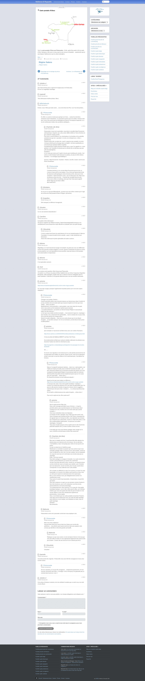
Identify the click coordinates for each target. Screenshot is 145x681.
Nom (39, 611)
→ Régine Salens (42, 64)
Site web (40, 617)
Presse (73, 1)
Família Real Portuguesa (97, 79)
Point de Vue (94, 96)
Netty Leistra (94, 93)
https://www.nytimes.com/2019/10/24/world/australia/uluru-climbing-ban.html (64, 333)
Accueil (40, 678)
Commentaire (42, 597)
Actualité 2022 (48, 59)
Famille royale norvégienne (98, 67)
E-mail (64, 611)
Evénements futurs (59, 1)
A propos (84, 1)
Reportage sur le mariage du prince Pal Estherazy (49, 72)
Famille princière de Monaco (98, 44)
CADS (96, 678)
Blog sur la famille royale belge (99, 88)
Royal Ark (93, 99)
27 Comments (64, 59)
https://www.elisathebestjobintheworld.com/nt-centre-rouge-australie (56, 285)
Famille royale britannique (98, 53)
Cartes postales (55, 59)
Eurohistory (94, 91)
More (39, 57)
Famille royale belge (96, 51)
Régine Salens (45, 62)
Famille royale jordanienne (98, 64)
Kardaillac (63, 657)
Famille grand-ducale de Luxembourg (45, 649)
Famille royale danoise (97, 56)
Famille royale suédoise (97, 69)
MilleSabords (44, 103)
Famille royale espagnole (98, 59)
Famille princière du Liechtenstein (44, 654)
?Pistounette (47, 112)
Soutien (78, 1)
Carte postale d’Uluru (47, 10)
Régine (40, 59)
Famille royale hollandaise (98, 61)
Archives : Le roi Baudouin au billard (75, 72)
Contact (67, 1)
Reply (84, 82)
